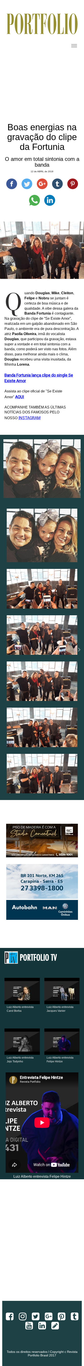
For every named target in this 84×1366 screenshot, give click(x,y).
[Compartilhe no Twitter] (27, 184)
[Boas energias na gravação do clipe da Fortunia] (42, 535)
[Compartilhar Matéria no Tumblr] (57, 184)
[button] (6, 651)
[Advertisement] (42, 1243)
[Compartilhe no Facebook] (11, 184)
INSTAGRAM (29, 417)
